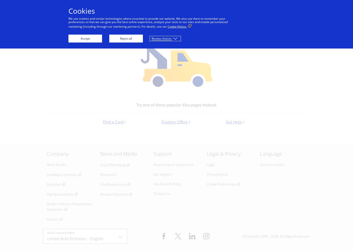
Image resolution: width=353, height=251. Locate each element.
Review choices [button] (162, 39)
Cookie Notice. (177, 26)
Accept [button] (85, 39)
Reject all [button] (126, 39)
